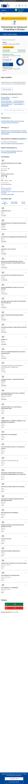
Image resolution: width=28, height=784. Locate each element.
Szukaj (22, 5)
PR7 (4, 13)
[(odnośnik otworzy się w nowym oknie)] (5, 5)
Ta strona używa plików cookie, (8, 773)
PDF (15, 608)
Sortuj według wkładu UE (14, 203)
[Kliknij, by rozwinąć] (25, 208)
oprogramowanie (5, 98)
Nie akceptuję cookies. (14, 781)
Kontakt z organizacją (7, 188)
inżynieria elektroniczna (6, 104)
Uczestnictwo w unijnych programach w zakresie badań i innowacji (12, 192)
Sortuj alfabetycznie (5, 203)
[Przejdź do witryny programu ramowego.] (14, 22)
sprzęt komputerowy (19, 104)
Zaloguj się (16, 5)
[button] (19, 5)
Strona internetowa (7, 190)
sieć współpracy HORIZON (8, 194)
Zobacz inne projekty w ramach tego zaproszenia (12, 143)
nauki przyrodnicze (5, 97)
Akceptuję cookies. (14, 778)
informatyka (14, 97)
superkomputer (5, 105)
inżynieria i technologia (6, 101)
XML (15, 604)
